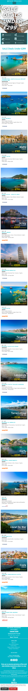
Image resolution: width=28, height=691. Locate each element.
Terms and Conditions (14, 644)
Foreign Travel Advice (13, 648)
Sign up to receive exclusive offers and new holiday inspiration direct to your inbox (14, 666)
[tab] (7, 35)
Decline (13, 688)
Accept (4, 688)
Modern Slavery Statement (13, 647)
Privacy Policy (14, 645)
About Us (14, 642)
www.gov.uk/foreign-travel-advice (19, 673)
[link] (20, 35)
